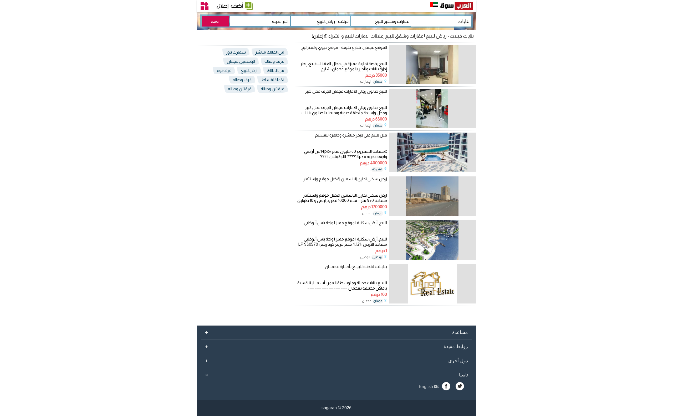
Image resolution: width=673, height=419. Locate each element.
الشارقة (377, 169)
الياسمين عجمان (241, 61)
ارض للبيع (249, 70)
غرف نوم (224, 70)
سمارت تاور (236, 52)
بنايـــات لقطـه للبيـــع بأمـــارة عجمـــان (356, 266)
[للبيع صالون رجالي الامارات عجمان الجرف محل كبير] (432, 126)
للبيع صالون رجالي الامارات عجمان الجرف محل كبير (346, 91)
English (426, 386)
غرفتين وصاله (239, 89)
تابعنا (335, 375)
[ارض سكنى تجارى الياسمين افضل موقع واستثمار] (432, 214)
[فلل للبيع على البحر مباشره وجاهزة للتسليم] (432, 170)
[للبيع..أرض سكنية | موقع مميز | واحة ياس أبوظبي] (432, 258)
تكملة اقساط (272, 79)
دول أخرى (336, 361)
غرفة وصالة (274, 61)
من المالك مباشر (269, 52)
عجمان (378, 81)
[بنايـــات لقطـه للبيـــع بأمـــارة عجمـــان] (432, 302)
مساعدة (336, 332)
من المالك (275, 70)
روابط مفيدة (336, 346)
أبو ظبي (377, 257)
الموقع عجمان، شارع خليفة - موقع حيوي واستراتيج (344, 47)
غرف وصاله (242, 79)
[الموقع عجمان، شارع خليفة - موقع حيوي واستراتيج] (432, 83)
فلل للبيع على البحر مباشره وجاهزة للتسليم (351, 135)
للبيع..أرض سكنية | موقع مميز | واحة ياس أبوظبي (345, 223)
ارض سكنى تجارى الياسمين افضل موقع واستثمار (345, 179)
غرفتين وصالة (272, 89)
